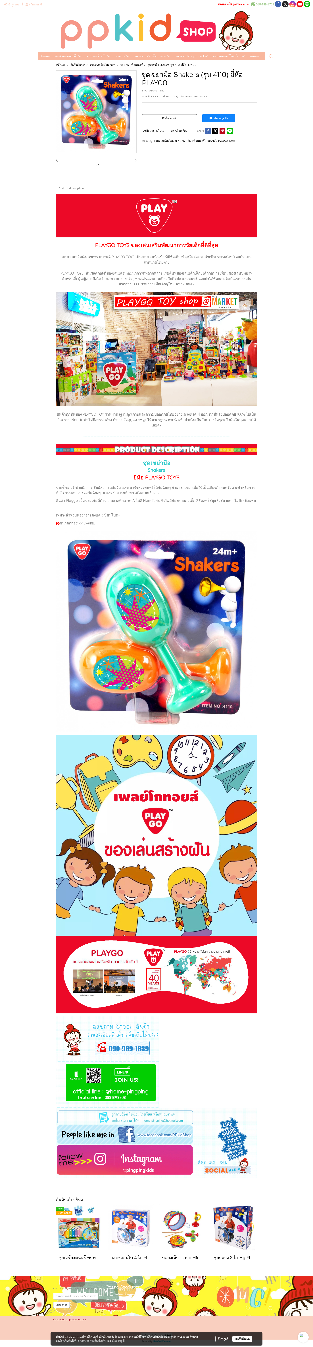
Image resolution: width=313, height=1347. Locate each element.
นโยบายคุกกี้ (118, 1340)
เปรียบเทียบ (180, 130)
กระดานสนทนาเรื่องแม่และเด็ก (126, 1300)
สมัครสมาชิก (35, 4)
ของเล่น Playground (190, 56)
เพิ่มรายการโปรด (154, 130)
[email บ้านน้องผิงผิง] (156, 1115)
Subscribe (61, 1304)
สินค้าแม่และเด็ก (66, 56)
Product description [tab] (71, 188)
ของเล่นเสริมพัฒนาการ (151, 56)
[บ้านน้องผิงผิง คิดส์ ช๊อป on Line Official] (107, 1084)
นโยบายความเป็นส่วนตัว (93, 1340)
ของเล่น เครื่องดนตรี (193, 140)
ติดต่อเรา (256, 56)
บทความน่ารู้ (114, 1311)
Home (45, 56)
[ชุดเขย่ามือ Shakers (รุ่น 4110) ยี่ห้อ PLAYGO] (96, 112)
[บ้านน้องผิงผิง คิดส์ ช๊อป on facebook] (156, 1134)
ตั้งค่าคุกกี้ (223, 1338)
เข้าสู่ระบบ (13, 4)
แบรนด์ (121, 56)
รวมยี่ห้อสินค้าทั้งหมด (120, 1294)
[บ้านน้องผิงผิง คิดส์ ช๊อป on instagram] (156, 1161)
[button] (271, 56)
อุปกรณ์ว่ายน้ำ (97, 56)
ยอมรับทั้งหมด (242, 1338)
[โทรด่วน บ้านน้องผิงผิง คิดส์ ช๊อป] (107, 1039)
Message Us (220, 118)
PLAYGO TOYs (226, 140)
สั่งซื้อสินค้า (170, 118)
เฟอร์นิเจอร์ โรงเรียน (227, 56)
